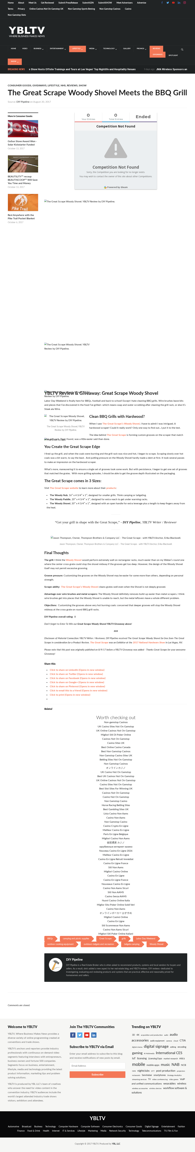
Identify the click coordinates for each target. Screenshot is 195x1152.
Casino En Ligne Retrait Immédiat (115, 859)
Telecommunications (151, 1131)
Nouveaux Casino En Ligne (116, 884)
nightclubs (143, 1070)
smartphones (160, 1075)
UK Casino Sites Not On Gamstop (116, 726)
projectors (181, 1071)
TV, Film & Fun (171, 1131)
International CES (169, 1053)
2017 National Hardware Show (149, 642)
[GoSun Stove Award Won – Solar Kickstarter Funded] (23, 130)
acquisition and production (152, 1035)
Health (46, 1131)
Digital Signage (152, 1127)
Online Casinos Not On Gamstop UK (46, 9)
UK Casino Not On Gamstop (116, 772)
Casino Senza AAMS (116, 896)
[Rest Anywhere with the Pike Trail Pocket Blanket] (23, 203)
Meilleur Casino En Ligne (116, 830)
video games (173, 1079)
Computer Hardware (68, 1127)
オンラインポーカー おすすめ (116, 913)
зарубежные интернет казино (115, 847)
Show (13, 61)
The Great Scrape (116, 435)
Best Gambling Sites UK (116, 809)
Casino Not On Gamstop (116, 797)
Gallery (127, 48)
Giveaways (157, 54)
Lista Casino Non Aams (116, 813)
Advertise (141, 3)
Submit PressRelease (68, 3)
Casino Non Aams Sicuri (116, 888)
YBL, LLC (116, 1144)
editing (173, 1047)
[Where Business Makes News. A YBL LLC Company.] (26, 32)
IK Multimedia (149, 1053)
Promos (140, 48)
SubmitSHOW (105, 3)
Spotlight (173, 55)
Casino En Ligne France (115, 863)
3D (133, 1035)
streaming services (139, 1079)
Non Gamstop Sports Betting (81, 9)
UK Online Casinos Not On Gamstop (115, 730)
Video (24, 48)
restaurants (136, 1075)
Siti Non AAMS (116, 892)
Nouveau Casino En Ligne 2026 (115, 851)
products (111, 488)
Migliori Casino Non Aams (116, 838)
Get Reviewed (47, 3)
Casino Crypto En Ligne (115, 826)
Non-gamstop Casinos (116, 722)
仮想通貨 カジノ (116, 842)
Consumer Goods (19, 85)
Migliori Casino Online (116, 871)
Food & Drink (33, 1131)
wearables (169, 1083)
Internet (56, 1131)
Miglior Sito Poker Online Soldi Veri (116, 905)
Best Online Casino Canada (115, 747)
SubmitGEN (88, 3)
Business (37, 48)
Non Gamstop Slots (17, 15)
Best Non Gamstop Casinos (115, 751)
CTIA (183, 1040)
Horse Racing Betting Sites (116, 805)
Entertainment (57, 48)
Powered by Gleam (117, 187)
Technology (109, 48)
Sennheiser (147, 1075)
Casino (128, 9)
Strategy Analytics (174, 1075)
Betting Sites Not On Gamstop (116, 759)
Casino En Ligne (115, 875)
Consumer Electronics (112, 1127)
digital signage (156, 1046)
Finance (21, 1131)
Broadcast (26, 1127)
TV (149, 1079)
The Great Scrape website (64, 488)
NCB (183, 1065)
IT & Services (68, 1131)
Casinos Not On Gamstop (115, 739)
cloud (176, 1041)
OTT (153, 1071)
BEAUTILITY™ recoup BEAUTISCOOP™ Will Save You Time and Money (23, 180)
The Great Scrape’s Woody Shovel (121, 424)
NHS (63, 85)
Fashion (181, 1127)
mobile (138, 1064)
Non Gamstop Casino (115, 801)
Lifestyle (76, 48)
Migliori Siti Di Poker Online (116, 735)
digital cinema (137, 1047)
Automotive (13, 1127)
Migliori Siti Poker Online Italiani (115, 934)
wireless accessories (140, 1088)
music (165, 1065)
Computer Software (90, 1127)
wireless (181, 1083)
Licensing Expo (155, 1058)
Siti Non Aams (115, 867)
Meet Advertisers (125, 3)
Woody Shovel (74, 560)
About (21, 3)
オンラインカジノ (116, 768)
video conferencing (160, 1079)
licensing (142, 1058)
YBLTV (97, 1118)
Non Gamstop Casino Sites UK (115, 755)
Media (91, 48)
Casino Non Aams (115, 818)
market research (171, 1059)
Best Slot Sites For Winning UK (116, 788)
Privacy (21, 9)
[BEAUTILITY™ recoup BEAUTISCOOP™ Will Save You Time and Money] (23, 165)
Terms (10, 9)
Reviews (156, 48)
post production (165, 1071)
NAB (175, 1065)
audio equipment (157, 1041)
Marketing (93, 1131)
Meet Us (32, 3)
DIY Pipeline (22, 102)
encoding (182, 1047)
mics (182, 1058)
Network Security (117, 1131)
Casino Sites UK (115, 743)
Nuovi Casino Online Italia (116, 900)
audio (166, 1035)
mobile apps (153, 1065)
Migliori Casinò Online (116, 917)
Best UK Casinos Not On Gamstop (115, 776)
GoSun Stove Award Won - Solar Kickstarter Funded (22, 143)
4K (137, 1035)
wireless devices (155, 1088)
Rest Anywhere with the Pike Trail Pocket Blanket (21, 217)
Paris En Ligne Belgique (115, 834)
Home (11, 3)
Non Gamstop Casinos (109, 9)
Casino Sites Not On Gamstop (116, 784)
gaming (137, 1053)
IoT (134, 1058)
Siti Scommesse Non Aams (116, 925)
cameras (169, 1041)
